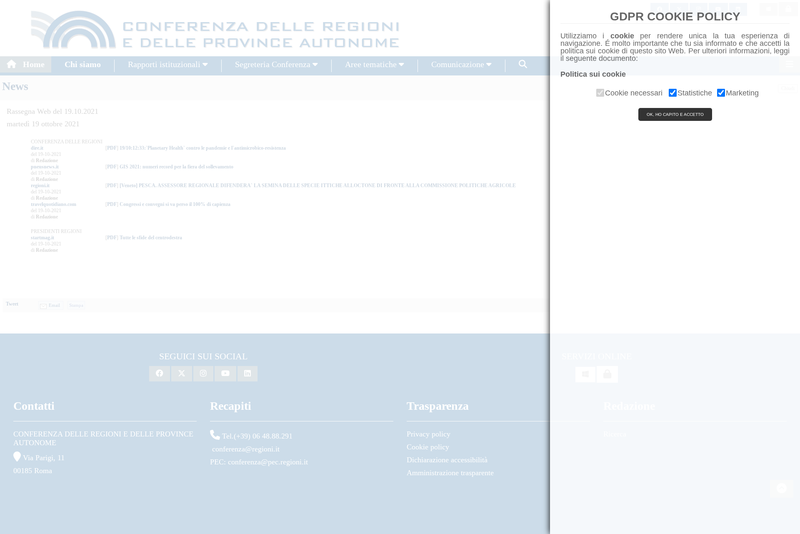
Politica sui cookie (593, 74)
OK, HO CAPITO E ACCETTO (675, 114)
